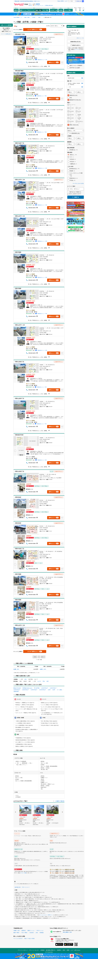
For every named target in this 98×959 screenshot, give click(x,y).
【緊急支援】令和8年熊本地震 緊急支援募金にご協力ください (27, 1)
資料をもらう (53, 62)
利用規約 (43, 950)
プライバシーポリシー (23, 950)
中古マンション (31, 10)
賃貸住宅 (16, 10)
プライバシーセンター (34, 950)
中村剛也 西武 (78, 1)
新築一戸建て (39, 10)
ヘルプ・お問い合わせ (75, 950)
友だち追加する (57, 931)
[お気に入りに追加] (62, 62)
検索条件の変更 (71, 72)
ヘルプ (65, 1)
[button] (16, 807)
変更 (82, 78)
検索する (76, 197)
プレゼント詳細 (23, 872)
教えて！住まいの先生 (30, 938)
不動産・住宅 (16, 930)
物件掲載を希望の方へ (51, 950)
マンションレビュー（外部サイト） (46, 914)
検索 (83, 1)
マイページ (76, 49)
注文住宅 (52, 10)
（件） (16, 669)
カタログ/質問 (67, 10)
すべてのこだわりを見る (78, 183)
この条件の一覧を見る (59, 801)
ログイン (30, 5)
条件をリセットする (80, 38)
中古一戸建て (46, 10)
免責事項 (59, 950)
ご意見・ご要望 (65, 950)
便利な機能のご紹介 (67, 932)
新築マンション (23, 10)
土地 (56, 10)
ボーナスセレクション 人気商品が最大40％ (43, 5)
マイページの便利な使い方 (6, 33)
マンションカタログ (18, 938)
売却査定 (61, 10)
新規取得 (38, 4)
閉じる (42, 24)
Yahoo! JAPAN (60, 1)
